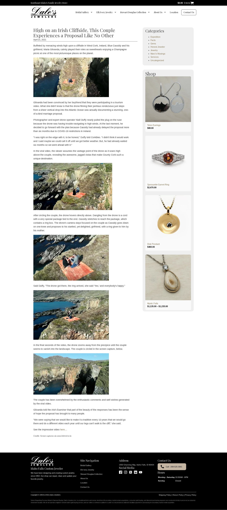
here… (63, 429)
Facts (153, 40)
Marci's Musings (158, 54)
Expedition (155, 37)
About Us (158, 12)
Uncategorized (157, 60)
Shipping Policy (165, 495)
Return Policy (178, 495)
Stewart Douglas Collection (133, 12)
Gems (153, 43)
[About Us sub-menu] (165, 12)
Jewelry (154, 50)
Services (155, 57)
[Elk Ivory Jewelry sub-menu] (116, 12)
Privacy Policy (190, 495)
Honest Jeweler (158, 47)
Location (174, 12)
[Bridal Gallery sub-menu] (92, 12)
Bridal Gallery (82, 12)
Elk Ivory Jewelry (104, 12)
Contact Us (189, 12)
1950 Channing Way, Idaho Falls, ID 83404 (136, 465)
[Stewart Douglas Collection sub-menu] (149, 12)
